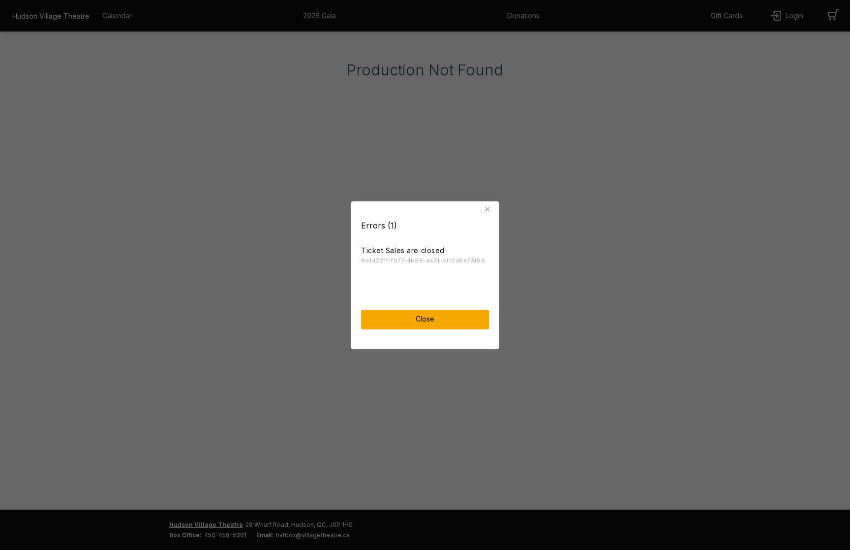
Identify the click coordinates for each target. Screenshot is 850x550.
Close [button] (425, 319)
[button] (489, 209)
